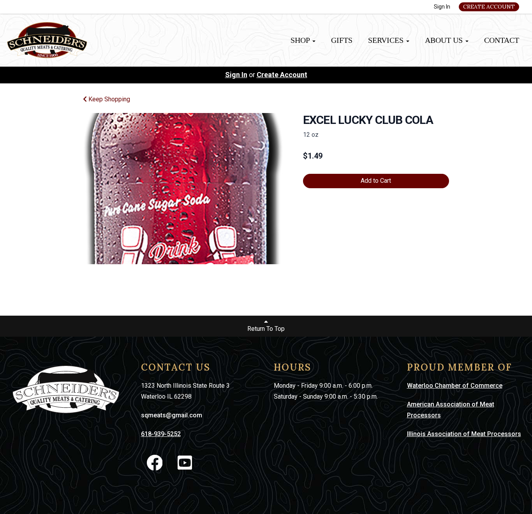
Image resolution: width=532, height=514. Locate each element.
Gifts (341, 40)
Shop (301, 40)
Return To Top (266, 328)
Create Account (489, 6)
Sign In (442, 7)
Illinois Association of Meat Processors (464, 434)
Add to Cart (376, 180)
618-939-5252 (161, 434)
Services (386, 40)
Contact (501, 40)
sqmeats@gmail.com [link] (171, 415)
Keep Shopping (108, 99)
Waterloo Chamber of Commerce (454, 385)
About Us (445, 40)
